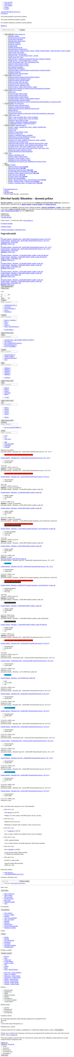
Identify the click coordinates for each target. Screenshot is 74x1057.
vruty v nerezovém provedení (10, 211)
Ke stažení (7, 943)
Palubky (6, 191)
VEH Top (7, 439)
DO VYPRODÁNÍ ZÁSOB (13, 343)
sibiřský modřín (9, 356)
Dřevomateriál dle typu (10, 189)
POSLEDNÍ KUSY (10, 345)
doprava (10, 812)
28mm (6, 417)
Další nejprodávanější (7, 286)
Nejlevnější (7, 445)
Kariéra (6, 7)
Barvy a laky (8, 115)
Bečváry (6, 956)
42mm (6, 412)
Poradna (6, 916)
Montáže (6, 921)
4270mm (7, 377)
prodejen (10, 831)
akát (6, 359)
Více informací (59, 1030)
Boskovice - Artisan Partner (12, 976)
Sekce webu (4, 890)
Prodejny (7, 165)
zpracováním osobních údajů (18, 883)
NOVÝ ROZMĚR (10, 346)
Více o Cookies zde (11, 1035)
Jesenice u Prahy (9, 963)
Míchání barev (8, 924)
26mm (6, 409)
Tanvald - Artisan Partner (11, 982)
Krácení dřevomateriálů (11, 926)
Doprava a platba (9, 914)
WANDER (8, 312)
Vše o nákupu (8, 5)
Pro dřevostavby (9, 103)
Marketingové (7, 1050)
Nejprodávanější (9, 444)
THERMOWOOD (10, 305)
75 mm (6, 397)
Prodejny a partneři (6, 953)
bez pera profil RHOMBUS (12, 427)
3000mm (7, 368)
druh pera (3, 422)
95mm (6, 391)
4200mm (7, 371)
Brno (6, 321)
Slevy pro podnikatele (10, 918)
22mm (6, 414)
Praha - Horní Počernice (11, 326)
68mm (6, 388)
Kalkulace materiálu (10, 927)
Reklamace (7, 942)
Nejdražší (7, 447)
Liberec (7, 325)
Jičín (6, 323)
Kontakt (6, 9)
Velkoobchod (8, 4)
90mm (6, 394)
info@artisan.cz (28, 220)
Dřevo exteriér (8, 90)
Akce (5, 163)
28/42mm (7, 392)
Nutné (4, 1046)
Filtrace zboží (5, 288)
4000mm (7, 369)
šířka (2, 382)
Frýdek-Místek (9, 329)
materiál (3, 349)
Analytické (6, 1048)
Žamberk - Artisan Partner (11, 984)
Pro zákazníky (5, 910)
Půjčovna (7, 923)
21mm (6, 411)
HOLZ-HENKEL (10, 308)
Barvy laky (7, 900)
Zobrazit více (4, 214)
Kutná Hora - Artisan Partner (12, 977)
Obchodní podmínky (10, 945)
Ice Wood (7, 307)
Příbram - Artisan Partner (11, 981)
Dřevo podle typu (9, 34)
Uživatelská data (7, 1051)
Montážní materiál (9, 125)
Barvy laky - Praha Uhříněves (12, 972)
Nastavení (4, 1044)
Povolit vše (11, 1044)
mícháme (10, 849)
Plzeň (5, 968)
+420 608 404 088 (10, 12)
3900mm (7, 374)
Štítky (3, 335)
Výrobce (3, 300)
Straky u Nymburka (10, 320)
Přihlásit (24, 881)
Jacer (6, 310)
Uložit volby (4, 1055)
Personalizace (7, 1053)
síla (2, 402)
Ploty (6, 153)
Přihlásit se (4, 26)
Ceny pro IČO (8, 2)
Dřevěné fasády (8, 192)
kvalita (3, 430)
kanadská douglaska (10, 358)
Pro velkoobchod (9, 940)
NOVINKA (8, 341)
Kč (9, 294)
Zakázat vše (4, 1042)
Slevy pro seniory (9, 919)
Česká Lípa (7, 960)
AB (5, 436)
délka (2, 363)
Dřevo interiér (8, 75)
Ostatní (3, 934)
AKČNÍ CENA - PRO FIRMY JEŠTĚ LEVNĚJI (19, 340)
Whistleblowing (8, 947)
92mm (6, 389)
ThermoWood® (9, 355)
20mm (6, 407)
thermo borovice (51, 204)
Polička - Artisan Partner (11, 979)
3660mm (7, 373)
